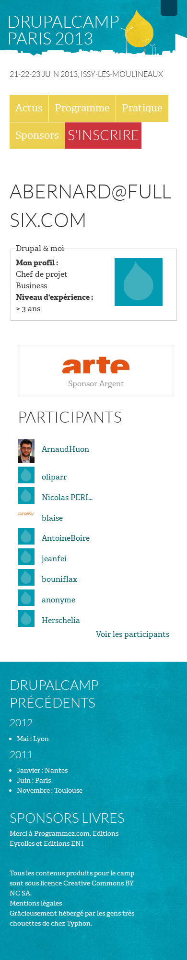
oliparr (54, 477)
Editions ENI (63, 843)
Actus (29, 108)
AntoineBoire (66, 538)
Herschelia (61, 620)
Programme (82, 108)
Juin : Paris (34, 780)
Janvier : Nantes (42, 770)
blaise (52, 518)
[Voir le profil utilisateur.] (139, 281)
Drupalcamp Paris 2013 (63, 30)
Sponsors (37, 135)
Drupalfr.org (169, 8)
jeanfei (54, 559)
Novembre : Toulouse (49, 790)
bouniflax (59, 579)
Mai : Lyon (33, 738)
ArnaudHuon (65, 449)
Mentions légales (36, 903)
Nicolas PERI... (67, 497)
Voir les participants (132, 634)
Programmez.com (62, 833)
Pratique (142, 108)
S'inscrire (103, 135)
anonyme (58, 600)
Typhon (79, 923)
